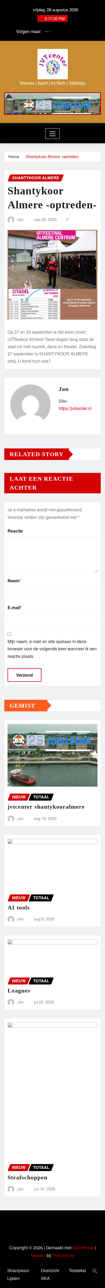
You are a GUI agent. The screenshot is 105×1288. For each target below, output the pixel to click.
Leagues (19, 990)
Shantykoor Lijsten (18, 1274)
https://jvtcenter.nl (75, 408)
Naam (14, 580)
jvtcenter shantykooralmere (46, 806)
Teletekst (77, 1270)
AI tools (19, 907)
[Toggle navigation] (52, 133)
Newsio (38, 1255)
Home (13, 156)
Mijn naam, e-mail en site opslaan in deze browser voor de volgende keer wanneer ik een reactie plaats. (52, 648)
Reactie (15, 531)
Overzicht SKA (50, 1274)
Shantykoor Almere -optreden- (52, 156)
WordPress (83, 1247)
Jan (20, 219)
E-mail (15, 607)
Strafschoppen (27, 1177)
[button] (95, 1270)
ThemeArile (63, 1255)
